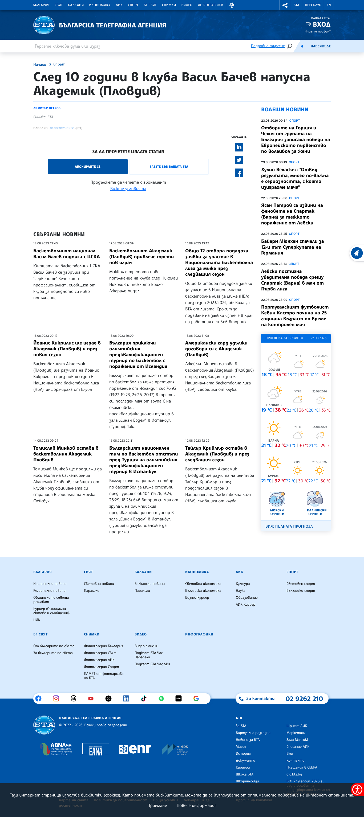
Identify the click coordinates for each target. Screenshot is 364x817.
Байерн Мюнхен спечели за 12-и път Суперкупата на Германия (292, 247)
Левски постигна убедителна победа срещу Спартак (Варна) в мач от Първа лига (292, 280)
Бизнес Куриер (197, 598)
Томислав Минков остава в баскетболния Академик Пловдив (65, 454)
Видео (187, 5)
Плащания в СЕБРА (301, 767)
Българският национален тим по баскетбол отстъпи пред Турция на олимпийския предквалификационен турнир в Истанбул (143, 459)
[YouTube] (93, 699)
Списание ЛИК (297, 747)
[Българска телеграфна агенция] (44, 725)
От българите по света (54, 646)
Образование (247, 598)
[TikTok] (146, 699)
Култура (243, 584)
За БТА (241, 726)
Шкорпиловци (247, 781)
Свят (59, 5)
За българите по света (53, 653)
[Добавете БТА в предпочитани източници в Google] (198, 699)
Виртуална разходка (253, 733)
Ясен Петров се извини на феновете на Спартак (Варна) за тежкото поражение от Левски (292, 214)
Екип (290, 754)
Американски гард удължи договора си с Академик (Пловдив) (216, 349)
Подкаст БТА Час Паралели (149, 655)
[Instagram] (58, 699)
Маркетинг (295, 733)
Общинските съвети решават (51, 600)
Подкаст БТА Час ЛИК (153, 664)
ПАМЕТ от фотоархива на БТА (104, 676)
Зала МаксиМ (297, 740)
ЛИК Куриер (245, 604)
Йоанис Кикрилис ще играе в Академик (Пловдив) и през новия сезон (67, 349)
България (41, 5)
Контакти (295, 760)
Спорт (133, 5)
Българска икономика (203, 591)
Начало (39, 65)
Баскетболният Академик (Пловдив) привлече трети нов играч (141, 256)
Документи (245, 760)
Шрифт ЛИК (296, 726)
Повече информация (197, 805)
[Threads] (75, 699)
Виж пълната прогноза (289, 526)
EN (329, 5)
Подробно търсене (268, 46)
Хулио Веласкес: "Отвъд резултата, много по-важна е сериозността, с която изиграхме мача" (295, 178)
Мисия (241, 747)
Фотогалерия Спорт (101, 667)
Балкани (76, 5)
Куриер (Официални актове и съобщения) (51, 611)
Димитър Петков (46, 108)
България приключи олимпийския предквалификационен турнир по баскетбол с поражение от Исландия (138, 354)
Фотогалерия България (103, 646)
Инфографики (210, 5)
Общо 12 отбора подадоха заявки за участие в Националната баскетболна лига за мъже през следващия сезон (219, 262)
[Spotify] (163, 699)
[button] (231, 5)
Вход (322, 24)
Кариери (243, 767)
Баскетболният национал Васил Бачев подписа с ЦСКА (66, 254)
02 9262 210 (304, 699)
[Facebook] (40, 699)
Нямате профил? (318, 31)
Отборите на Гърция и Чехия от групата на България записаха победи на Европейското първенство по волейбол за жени (295, 139)
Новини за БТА (248, 740)
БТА (296, 5)
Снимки (169, 5)
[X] (110, 699)
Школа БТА (244, 774)
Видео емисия (146, 646)
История (243, 754)
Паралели (91, 591)
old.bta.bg (294, 774)
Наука (240, 591)
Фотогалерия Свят (100, 653)
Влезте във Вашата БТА (168, 167)
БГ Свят (150, 5)
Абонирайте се (87, 167)
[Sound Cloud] (180, 699)
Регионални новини (49, 591)
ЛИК (119, 5)
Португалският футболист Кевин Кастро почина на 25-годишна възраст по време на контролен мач (295, 315)
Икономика (100, 5)
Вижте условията (128, 188)
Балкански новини (150, 584)
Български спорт (300, 591)
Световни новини (99, 584)
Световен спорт (300, 584)
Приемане (157, 805)
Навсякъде (321, 46)
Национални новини (50, 584)
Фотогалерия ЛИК (99, 660)
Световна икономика (203, 584)
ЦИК (36, 620)
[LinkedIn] (128, 699)
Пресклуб (313, 5)
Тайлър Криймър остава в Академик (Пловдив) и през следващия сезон (217, 454)
